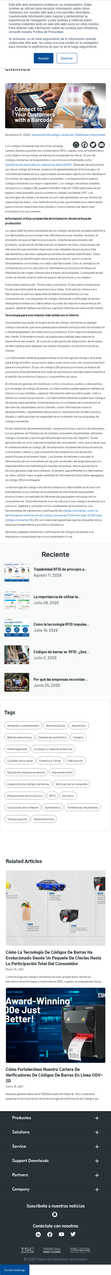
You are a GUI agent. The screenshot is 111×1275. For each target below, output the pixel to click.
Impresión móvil (62, 772)
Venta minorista (44, 819)
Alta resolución (55, 725)
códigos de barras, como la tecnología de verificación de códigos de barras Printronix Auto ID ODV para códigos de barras (53, 515)
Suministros (53, 807)
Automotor (79, 725)
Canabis (78, 737)
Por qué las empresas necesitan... (61, 679)
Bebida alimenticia (19, 737)
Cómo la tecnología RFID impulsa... (61, 624)
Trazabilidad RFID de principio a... (60, 569)
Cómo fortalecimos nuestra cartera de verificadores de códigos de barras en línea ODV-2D (54, 1075)
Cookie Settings (14, 1270)
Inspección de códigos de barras (52, 134)
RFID (52, 795)
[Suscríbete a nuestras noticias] (54, 1214)
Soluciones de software (22, 807)
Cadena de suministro (52, 737)
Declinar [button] (67, 58)
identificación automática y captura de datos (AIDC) (38, 164)
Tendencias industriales (89, 134)
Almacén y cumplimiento (23, 725)
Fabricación (75, 760)
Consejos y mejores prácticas (53, 749)
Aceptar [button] (43, 58)
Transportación (17, 819)
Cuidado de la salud (20, 760)
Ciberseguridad (17, 749)
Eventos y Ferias (50, 760)
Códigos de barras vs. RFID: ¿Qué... (62, 652)
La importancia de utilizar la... (57, 597)
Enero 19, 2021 (14, 1086)
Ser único (68, 795)
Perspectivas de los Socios (25, 795)
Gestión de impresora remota (26, 772)
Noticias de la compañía (71, 784)
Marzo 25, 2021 (15, 969)
